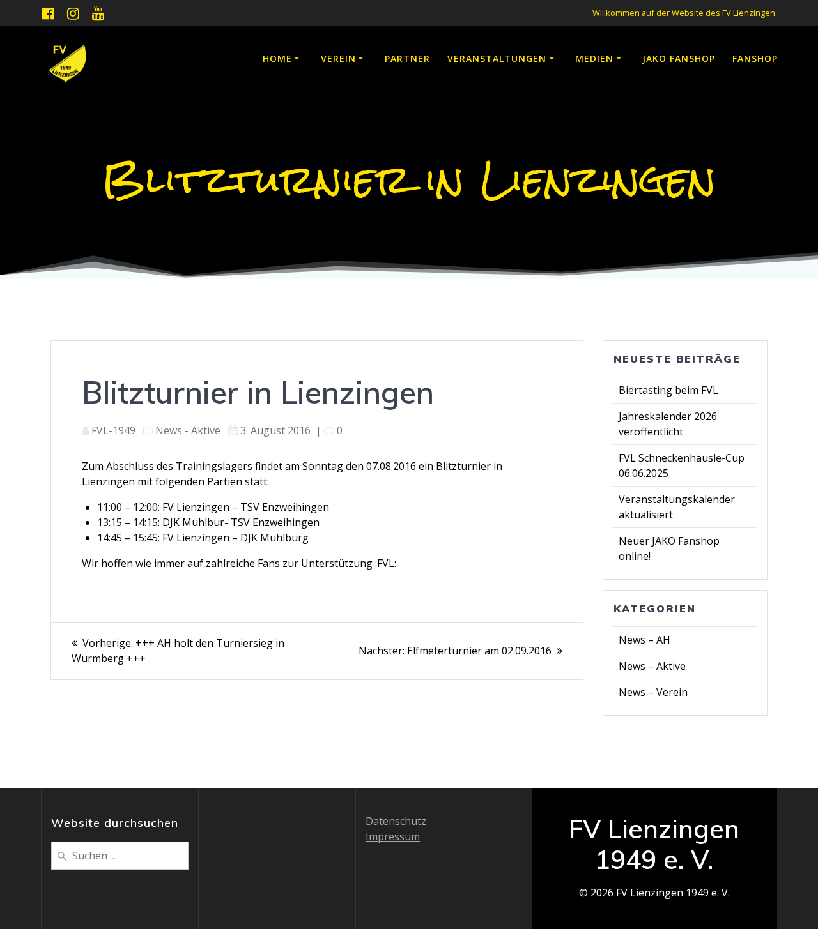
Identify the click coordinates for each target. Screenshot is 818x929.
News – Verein (653, 692)
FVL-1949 (113, 430)
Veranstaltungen (496, 58)
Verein (338, 58)
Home (277, 58)
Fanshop (755, 58)
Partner (407, 58)
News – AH (644, 640)
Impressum (393, 836)
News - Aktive (187, 430)
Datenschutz (396, 821)
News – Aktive (652, 666)
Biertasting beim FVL (668, 390)
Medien (594, 58)
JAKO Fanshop (678, 58)
